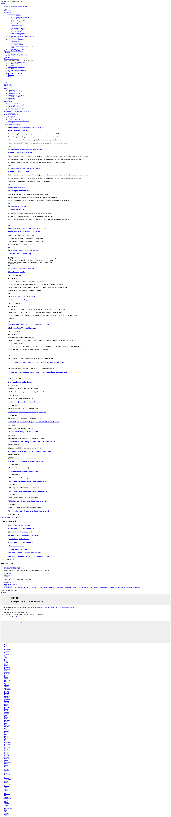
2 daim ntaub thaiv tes (17, 15)
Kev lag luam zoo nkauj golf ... (19, 130)
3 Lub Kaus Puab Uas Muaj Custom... (22, 328)
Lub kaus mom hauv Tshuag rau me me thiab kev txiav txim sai (31, 442)
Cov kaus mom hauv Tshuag (16, 49)
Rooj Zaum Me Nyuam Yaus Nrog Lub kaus (85, 587)
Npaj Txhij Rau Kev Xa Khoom (13, 51)
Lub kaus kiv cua (16, 43)
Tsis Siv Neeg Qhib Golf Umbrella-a (21, 528)
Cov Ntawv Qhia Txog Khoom (17, 70)
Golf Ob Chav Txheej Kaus (31, 587)
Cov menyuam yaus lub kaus (19, 33)
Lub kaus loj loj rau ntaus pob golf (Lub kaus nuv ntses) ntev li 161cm (33, 422)
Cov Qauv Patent (13, 63)
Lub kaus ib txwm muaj (18, 28)
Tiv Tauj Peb (7, 76)
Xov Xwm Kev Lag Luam (15, 54)
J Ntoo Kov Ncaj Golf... (16, 272)
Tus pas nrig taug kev (17, 44)
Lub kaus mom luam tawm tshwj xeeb (22, 46)
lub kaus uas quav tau (14, 14)
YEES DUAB (8, 57)
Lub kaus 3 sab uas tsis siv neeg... (20, 254)
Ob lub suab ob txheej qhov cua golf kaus (23, 432)
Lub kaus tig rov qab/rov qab (19, 30)
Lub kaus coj (15, 41)
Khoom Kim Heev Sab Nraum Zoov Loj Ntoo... (25, 232)
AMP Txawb (8, 586)
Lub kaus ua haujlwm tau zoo (16, 39)
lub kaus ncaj (11, 27)
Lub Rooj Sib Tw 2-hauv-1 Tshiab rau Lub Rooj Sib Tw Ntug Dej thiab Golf (36, 362)
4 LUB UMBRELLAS (18, 20)
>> (12, 517)
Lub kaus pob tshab (16, 25)
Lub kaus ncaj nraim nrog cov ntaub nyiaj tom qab (27, 412)
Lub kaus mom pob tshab (17, 549)
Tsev (5, 9)
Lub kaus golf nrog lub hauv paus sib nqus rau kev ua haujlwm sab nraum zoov (37, 372)
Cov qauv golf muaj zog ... (17, 209)
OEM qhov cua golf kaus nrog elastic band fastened (27, 501)
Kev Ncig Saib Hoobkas (15, 73)
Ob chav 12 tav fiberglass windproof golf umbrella (26, 392)
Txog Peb (7, 71)
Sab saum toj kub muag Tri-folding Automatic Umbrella (28, 556)
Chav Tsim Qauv (9, 10)
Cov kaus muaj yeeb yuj (133, 587)
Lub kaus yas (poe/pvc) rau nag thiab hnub (24, 402)
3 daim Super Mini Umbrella (18, 191)
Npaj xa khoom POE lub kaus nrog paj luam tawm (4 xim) (29, 451)
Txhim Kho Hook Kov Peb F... (19, 172)
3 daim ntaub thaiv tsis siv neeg (20, 22)
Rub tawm (11, 75)
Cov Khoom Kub (9, 582)
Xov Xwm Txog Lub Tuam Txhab (18, 55)
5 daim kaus (14, 23)
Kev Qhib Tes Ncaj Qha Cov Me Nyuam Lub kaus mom (56, 587)
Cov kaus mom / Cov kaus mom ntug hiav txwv (21, 36)
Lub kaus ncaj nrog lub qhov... (19, 300)
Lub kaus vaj (15, 38)
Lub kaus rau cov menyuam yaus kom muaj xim (112, 587)
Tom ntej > (8, 517)
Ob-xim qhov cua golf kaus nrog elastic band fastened (27, 491)
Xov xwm (7, 52)
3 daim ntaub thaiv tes (17, 19)
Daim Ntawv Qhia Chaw (11, 584)
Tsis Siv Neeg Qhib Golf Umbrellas (20, 542)
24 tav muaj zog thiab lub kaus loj (20, 382)
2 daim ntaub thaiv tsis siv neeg (20, 17)
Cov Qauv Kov (12, 65)
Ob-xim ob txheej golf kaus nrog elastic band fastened (27, 481)
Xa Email (3, 592)
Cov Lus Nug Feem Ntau (11, 59)
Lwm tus (13, 47)
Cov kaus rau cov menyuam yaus (13, 587)
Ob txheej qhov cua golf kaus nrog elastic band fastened (28, 511)
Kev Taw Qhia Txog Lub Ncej (16, 62)
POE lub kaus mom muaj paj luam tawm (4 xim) (26, 461)
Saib (9, 146)
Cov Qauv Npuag (13, 68)
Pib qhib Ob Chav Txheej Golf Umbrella (23, 535)
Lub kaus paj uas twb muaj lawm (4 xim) (23, 471)
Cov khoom (7, 12)
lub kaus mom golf (16, 31)
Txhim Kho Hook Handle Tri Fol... (21, 152)
